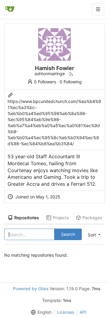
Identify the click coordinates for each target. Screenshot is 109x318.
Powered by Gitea (30, 288)
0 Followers (45, 81)
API (83, 312)
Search (68, 234)
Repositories (26, 217)
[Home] (9, 9)
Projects (61, 217)
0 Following (71, 81)
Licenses (65, 312)
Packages (92, 217)
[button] (39, 312)
